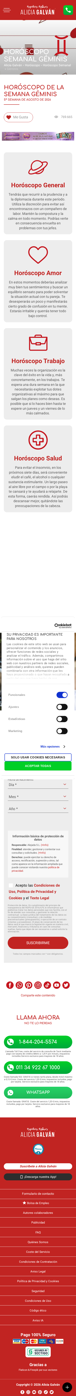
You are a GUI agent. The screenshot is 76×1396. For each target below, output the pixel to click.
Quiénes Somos (38, 1242)
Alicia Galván (13, 65)
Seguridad (38, 1291)
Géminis (12, 69)
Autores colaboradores (38, 1213)
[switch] (62, 707)
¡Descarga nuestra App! (40, 1177)
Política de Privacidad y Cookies (38, 1281)
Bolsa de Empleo (38, 1203)
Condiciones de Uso (38, 1301)
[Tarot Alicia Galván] (17, 18)
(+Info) (45, 845)
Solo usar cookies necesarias (38, 757)
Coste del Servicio (38, 1252)
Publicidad (38, 1222)
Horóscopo (32, 65)
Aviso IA (38, 1320)
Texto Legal (39, 898)
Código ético (38, 1310)
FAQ (38, 1232)
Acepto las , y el (34, 891)
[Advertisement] (38, 568)
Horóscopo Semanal (57, 65)
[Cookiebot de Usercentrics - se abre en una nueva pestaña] (55, 625)
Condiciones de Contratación (38, 1262)
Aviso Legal (38, 1271)
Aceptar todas (38, 766)
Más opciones (50, 746)
